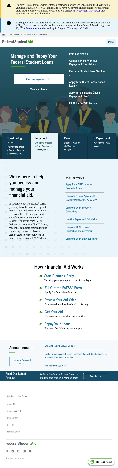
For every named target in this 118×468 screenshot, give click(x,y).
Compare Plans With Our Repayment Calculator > (83, 62)
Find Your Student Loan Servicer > (87, 73)
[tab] (16, 146)
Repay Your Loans (57, 323)
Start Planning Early (59, 275)
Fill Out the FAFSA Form (63, 287)
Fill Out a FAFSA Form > (83, 103)
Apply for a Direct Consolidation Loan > (87, 83)
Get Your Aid (54, 311)
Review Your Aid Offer (60, 299)
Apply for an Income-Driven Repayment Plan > (84, 94)
